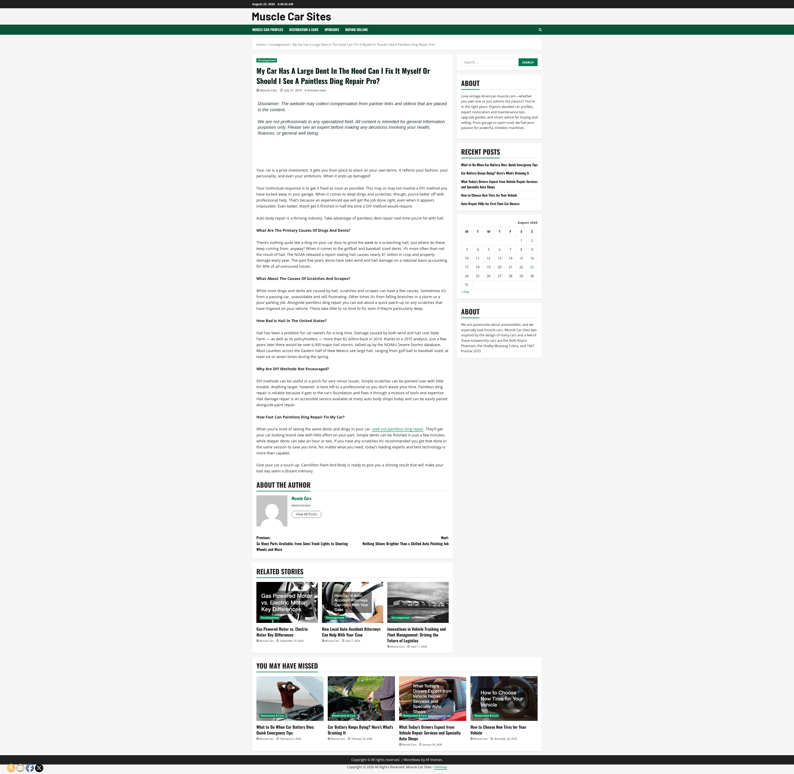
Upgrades (332, 29)
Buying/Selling (356, 29)
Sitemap (440, 767)
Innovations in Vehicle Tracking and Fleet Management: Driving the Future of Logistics (416, 635)
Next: (405, 540)
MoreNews (412, 759)
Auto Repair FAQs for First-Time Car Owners (490, 203)
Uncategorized (267, 60)
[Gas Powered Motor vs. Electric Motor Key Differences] (287, 602)
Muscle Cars (268, 90)
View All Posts (306, 514)
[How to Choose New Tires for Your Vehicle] (504, 698)
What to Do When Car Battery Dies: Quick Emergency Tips (499, 164)
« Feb (465, 292)
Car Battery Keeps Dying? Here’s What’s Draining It (495, 173)
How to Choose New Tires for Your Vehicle (489, 195)
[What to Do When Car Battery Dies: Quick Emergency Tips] (290, 698)
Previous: (302, 543)
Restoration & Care (303, 29)
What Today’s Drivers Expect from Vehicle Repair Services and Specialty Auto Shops (430, 733)
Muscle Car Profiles (267, 29)
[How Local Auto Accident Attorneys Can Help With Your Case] (352, 602)
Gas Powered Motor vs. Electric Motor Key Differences (282, 632)
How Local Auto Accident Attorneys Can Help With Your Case (351, 632)
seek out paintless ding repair (397, 428)
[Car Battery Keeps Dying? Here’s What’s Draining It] (361, 698)
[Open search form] (540, 30)
